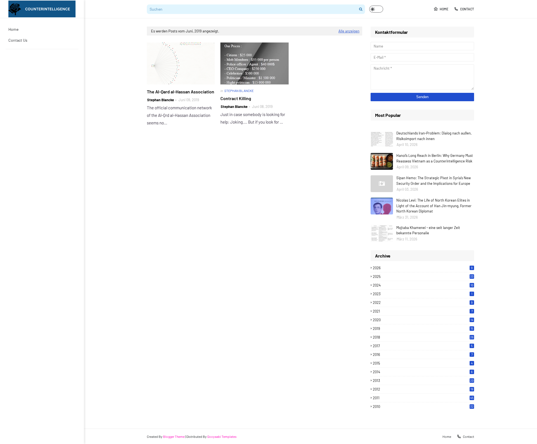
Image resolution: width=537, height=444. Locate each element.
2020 (423, 320)
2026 (423, 268)
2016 (423, 354)
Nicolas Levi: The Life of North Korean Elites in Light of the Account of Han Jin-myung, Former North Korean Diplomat (434, 205)
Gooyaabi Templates (222, 436)
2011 (423, 398)
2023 (422, 294)
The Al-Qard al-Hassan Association (180, 91)
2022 (423, 302)
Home (444, 9)
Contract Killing (235, 98)
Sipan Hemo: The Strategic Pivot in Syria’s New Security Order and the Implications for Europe (433, 181)
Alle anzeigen (348, 31)
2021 (423, 311)
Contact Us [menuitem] (17, 40)
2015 (423, 363)
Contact (467, 9)
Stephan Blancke (160, 100)
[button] (376, 9)
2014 (423, 372)
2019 (423, 328)
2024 (423, 285)
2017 (423, 346)
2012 (423, 389)
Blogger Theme (174, 436)
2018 (423, 337)
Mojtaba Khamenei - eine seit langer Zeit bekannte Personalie (428, 230)
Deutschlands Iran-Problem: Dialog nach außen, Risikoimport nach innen (434, 136)
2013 (423, 380)
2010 (423, 406)
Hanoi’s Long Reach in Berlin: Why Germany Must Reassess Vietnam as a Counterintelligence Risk (434, 158)
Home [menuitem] (13, 29)
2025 (423, 276)
